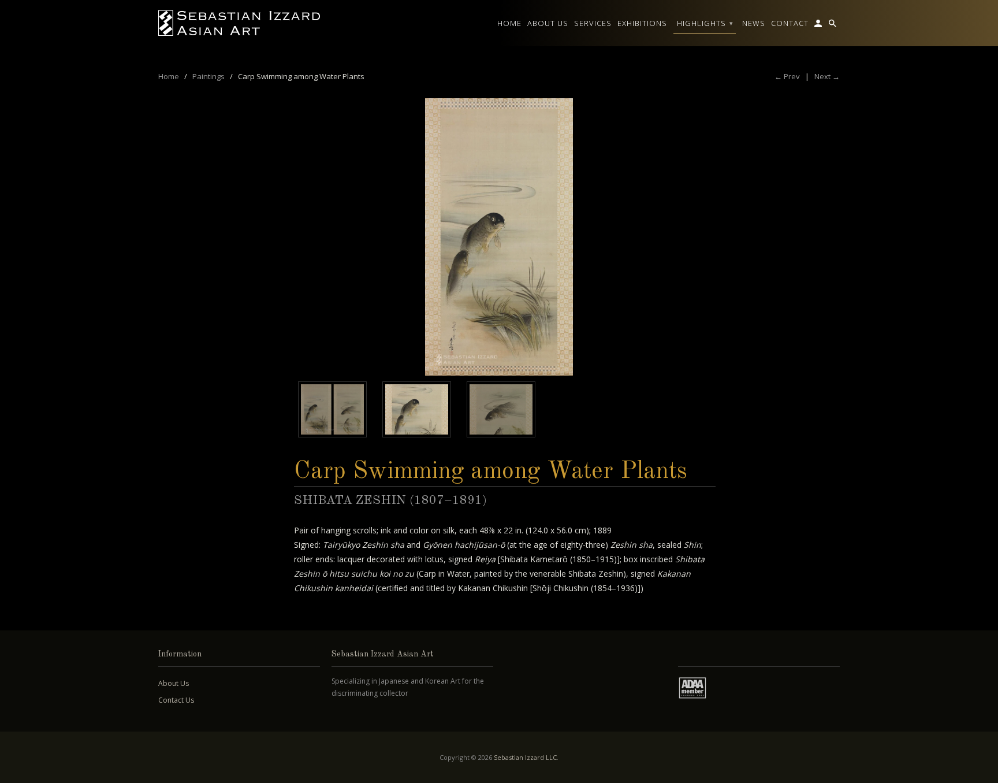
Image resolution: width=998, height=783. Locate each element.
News (753, 23)
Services (593, 23)
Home (509, 23)
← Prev (787, 76)
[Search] (833, 25)
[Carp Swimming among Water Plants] (499, 237)
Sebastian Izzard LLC (525, 757)
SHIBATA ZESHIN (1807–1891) (390, 500)
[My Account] (819, 25)
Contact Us (176, 700)
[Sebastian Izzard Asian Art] (239, 23)
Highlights (705, 23)
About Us (173, 683)
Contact (790, 23)
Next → (827, 76)
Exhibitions (642, 23)
